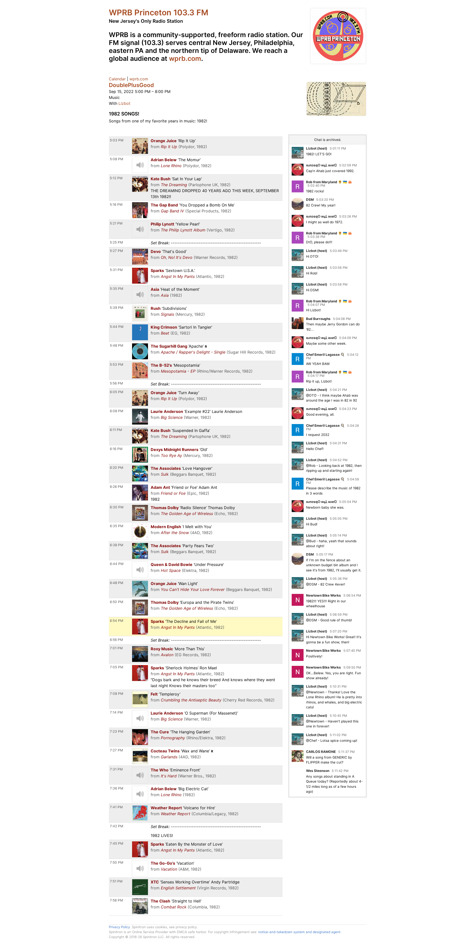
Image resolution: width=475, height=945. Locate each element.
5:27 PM (116, 251)
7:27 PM (116, 750)
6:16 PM (116, 449)
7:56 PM (116, 900)
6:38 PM (116, 545)
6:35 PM (116, 526)
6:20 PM (116, 468)
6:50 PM (116, 602)
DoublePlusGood (131, 85)
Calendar (117, 78)
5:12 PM (116, 178)
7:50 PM (116, 862)
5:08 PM (116, 159)
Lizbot (124, 103)
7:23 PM (116, 731)
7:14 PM (116, 712)
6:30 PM (116, 507)
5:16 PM (116, 204)
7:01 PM (116, 648)
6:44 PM (116, 564)
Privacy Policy (119, 927)
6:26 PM (116, 487)
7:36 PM (116, 788)
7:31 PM (116, 769)
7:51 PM (116, 881)
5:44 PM (116, 327)
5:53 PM (116, 364)
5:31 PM (116, 270)
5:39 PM (116, 308)
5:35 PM (116, 289)
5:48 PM (116, 345)
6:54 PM (116, 621)
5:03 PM (116, 140)
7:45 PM (116, 843)
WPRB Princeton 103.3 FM (158, 12)
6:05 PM (116, 392)
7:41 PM (116, 807)
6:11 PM (116, 430)
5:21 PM (116, 223)
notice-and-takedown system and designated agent (299, 932)
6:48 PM (116, 583)
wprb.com (185, 58)
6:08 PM (116, 411)
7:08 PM (116, 694)
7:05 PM (116, 667)
